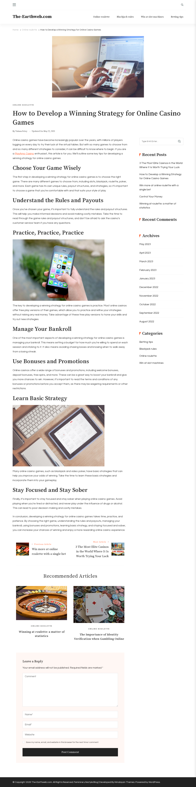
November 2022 (148, 295)
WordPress (154, 782)
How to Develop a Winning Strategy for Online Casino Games (160, 176)
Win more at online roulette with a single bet (158, 187)
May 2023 (145, 244)
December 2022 (148, 287)
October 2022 (147, 304)
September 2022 (149, 313)
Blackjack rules (125, 17)
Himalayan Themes (125, 782)
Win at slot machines (152, 17)
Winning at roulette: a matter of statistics (157, 205)
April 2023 (145, 252)
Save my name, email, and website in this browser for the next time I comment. (62, 742)
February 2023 (147, 270)
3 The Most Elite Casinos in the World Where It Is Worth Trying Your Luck (161, 165)
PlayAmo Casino (24, 153)
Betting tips (177, 17)
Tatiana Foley (21, 131)
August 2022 (146, 321)
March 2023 (146, 261)
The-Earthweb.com (32, 16)
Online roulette (101, 17)
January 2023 (147, 278)
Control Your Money (150, 196)
